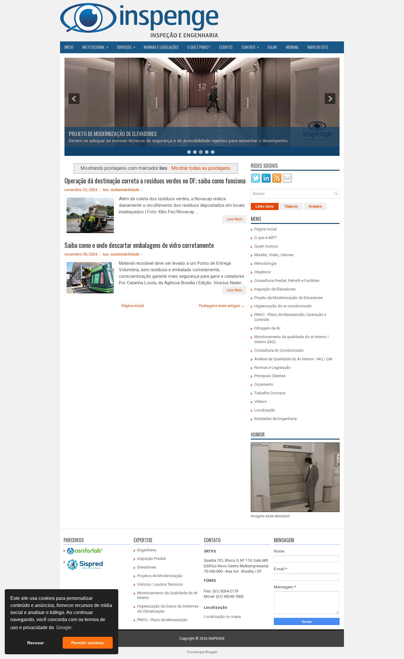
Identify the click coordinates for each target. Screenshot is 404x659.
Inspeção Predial (151, 558)
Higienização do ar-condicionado (283, 306)
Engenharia (146, 550)
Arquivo (315, 206)
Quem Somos (266, 246)
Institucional (95, 47)
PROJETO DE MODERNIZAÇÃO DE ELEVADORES (113, 134)
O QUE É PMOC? (199, 47)
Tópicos (291, 206)
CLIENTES (226, 47)
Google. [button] (64, 627)
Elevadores (146, 567)
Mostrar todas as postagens (200, 168)
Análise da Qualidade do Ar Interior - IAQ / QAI (293, 359)
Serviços (126, 47)
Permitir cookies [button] (87, 642)
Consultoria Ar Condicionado (279, 350)
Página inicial (133, 305)
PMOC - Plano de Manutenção (162, 620)
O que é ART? (265, 237)
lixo (106, 190)
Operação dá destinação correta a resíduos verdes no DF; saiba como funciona (154, 180)
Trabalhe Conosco (270, 393)
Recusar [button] (35, 642)
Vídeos (260, 401)
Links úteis (265, 206)
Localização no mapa (222, 616)
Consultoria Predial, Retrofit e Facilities (286, 280)
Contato (250, 47)
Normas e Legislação (272, 367)
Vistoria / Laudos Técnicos (160, 584)
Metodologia (265, 263)
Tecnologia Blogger (202, 652)
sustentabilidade (125, 190)
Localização (264, 410)
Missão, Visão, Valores (273, 255)
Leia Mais (234, 219)
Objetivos (262, 272)
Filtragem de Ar (267, 328)
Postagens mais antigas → (222, 305)
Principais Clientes (269, 376)
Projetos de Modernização (159, 576)
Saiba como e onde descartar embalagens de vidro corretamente (139, 245)
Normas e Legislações (161, 47)
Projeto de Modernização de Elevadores (288, 297)
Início (68, 47)
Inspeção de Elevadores (274, 289)
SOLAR (272, 47)
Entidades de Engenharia (275, 418)
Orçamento (263, 384)
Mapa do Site (318, 47)
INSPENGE (217, 639)
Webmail (292, 47)
